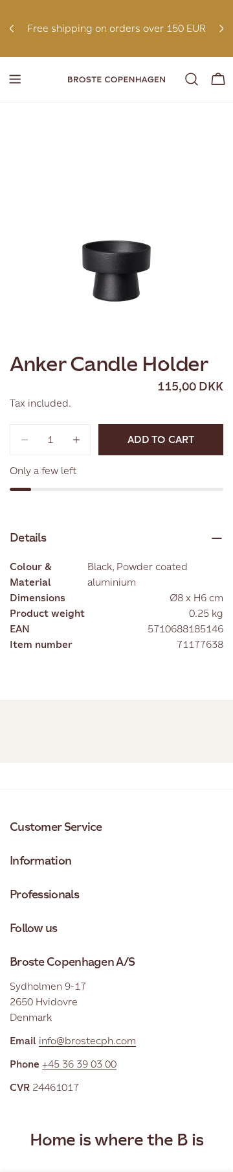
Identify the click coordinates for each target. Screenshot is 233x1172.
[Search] (192, 79)
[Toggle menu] (15, 79)
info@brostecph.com (87, 1040)
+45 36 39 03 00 (79, 1064)
